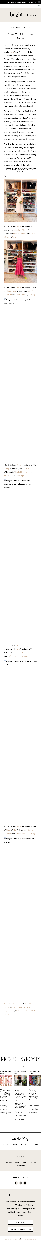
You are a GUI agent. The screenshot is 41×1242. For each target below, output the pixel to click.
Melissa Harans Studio (16, 1240)
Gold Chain (20, 294)
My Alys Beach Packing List (33, 1095)
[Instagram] (20, 1183)
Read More (4, 1124)
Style (13, 27)
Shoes (8, 830)
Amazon (23, 1145)
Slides (8, 291)
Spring (18, 27)
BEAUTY (17, 1162)
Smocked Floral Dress (13, 1003)
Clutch (25, 230)
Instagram (21, 1165)
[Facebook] (25, 1183)
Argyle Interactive (30, 1240)
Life (29, 1145)
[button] (39, 6)
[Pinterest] (16, 1183)
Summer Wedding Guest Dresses (5, 1095)
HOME (25, 1162)
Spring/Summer (5, 1071)
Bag (14, 291)
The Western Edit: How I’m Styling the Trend (20, 1098)
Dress (18, 226)
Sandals (16, 230)
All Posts (6, 1145)
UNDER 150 (34, 1162)
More (36, 1145)
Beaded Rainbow (20, 233)
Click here (10, 2)
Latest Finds (7, 1162)
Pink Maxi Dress (18, 1007)
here (12, 52)
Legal (20, 1238)
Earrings (15, 237)
